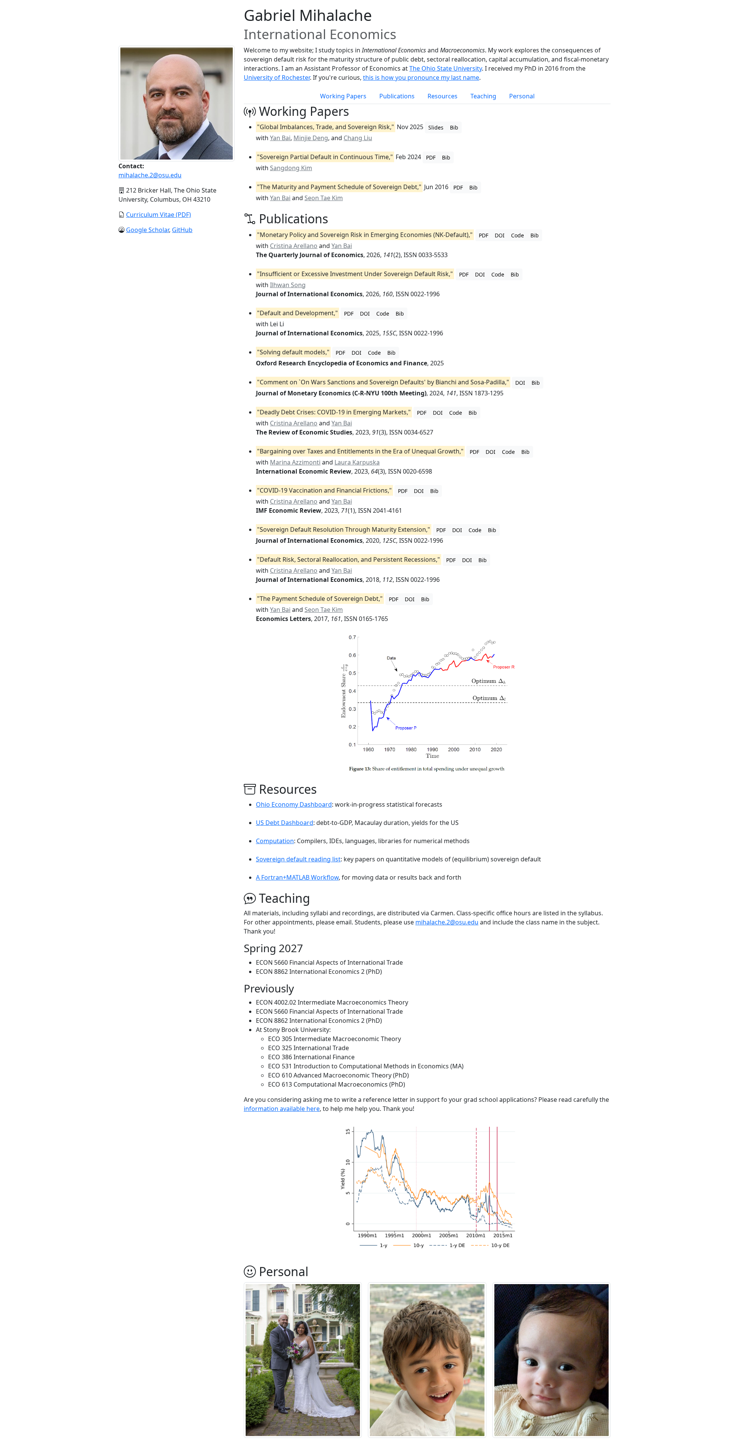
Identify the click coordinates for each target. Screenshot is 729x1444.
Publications (397, 96)
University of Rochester (277, 77)
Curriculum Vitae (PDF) (158, 214)
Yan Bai (280, 138)
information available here (282, 1108)
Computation (275, 841)
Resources (443, 96)
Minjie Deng (310, 138)
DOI (500, 235)
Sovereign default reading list (298, 859)
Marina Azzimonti (295, 462)
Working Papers (343, 96)
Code (517, 235)
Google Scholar (147, 230)
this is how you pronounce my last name (421, 77)
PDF (431, 157)
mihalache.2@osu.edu (149, 175)
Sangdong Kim (291, 168)
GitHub (182, 230)
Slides (435, 127)
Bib (454, 127)
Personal (522, 96)
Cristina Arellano (293, 246)
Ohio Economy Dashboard (294, 804)
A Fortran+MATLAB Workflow (297, 877)
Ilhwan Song (288, 285)
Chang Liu (358, 138)
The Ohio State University (445, 68)
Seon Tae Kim (324, 198)
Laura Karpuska (357, 462)
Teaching (483, 96)
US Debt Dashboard (284, 822)
